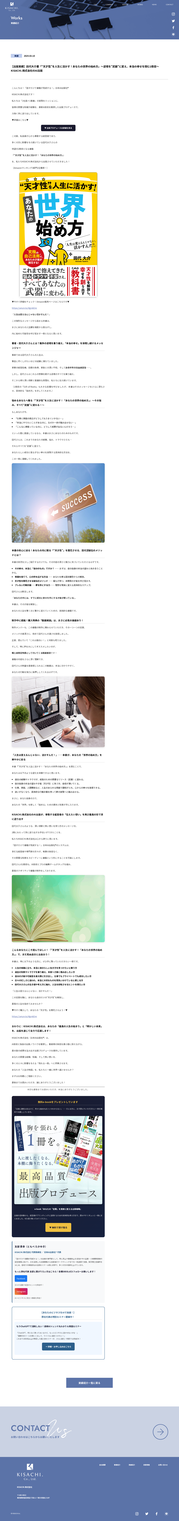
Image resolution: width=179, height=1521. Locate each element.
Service (125, 4)
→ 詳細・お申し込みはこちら (58, 1346)
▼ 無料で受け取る (58, 1227)
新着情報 (146, 1465)
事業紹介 (117, 1465)
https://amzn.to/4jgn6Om (24, 307)
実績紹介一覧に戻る (89, 1383)
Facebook (21, 1278)
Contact (169, 4)
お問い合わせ (163, 1465)
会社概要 (102, 1465)
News (154, 4)
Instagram (21, 1291)
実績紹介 (132, 1465)
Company (109, 4)
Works (140, 4)
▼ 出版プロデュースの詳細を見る (58, 128)
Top (95, 4)
